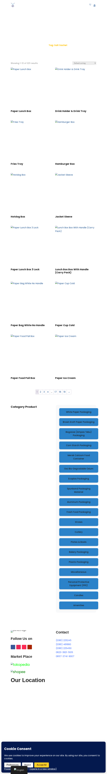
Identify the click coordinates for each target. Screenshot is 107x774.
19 (64, 391)
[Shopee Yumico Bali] (18, 672)
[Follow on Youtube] (29, 647)
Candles (78, 595)
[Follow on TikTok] (24, 647)
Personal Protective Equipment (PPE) (78, 584)
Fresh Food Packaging (79, 512)
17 (56, 391)
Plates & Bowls (79, 542)
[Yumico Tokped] (20, 664)
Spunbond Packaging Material (78, 490)
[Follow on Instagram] (18, 647)
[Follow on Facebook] (13, 647)
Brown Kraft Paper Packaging (78, 422)
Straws (78, 522)
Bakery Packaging (78, 552)
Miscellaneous (78, 572)
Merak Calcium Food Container (79, 457)
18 (60, 391)
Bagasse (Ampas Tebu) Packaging (79, 434)
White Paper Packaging (78, 412)
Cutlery (79, 532)
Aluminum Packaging (78, 502)
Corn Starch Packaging (78, 445)
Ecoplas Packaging (78, 478)
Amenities (78, 605)
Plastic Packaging (78, 562)
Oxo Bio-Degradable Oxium (78, 468)
